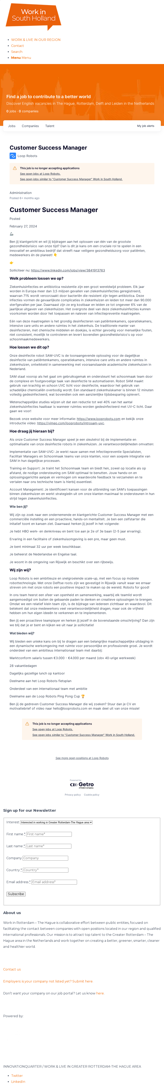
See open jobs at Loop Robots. (40, 173)
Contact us (12, 969)
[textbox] (82, 459)
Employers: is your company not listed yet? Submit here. (48, 981)
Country (14, 870)
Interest (12, 822)
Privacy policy (73, 794)
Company (14, 858)
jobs (11, 126)
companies (30, 126)
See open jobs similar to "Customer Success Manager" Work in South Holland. (71, 179)
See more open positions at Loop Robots (82, 758)
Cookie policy (91, 794)
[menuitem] (86, 40)
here (100, 993)
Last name (15, 846)
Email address (18, 882)
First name (15, 834)
